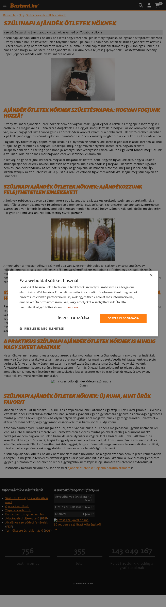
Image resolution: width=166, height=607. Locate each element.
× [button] (151, 275)
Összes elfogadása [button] (123, 318)
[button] (41, 328)
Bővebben (71, 307)
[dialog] (83, 304)
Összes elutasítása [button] (73, 318)
